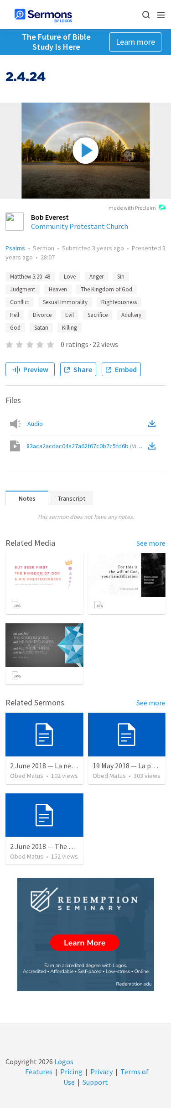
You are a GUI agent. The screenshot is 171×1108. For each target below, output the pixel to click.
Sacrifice (98, 315)
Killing (69, 327)
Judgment (22, 289)
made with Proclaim (132, 207)
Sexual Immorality (65, 302)
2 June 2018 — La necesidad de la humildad (75, 765)
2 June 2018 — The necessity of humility (72, 846)
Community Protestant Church (79, 226)
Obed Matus (26, 775)
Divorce (42, 315)
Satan (41, 327)
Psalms (15, 248)
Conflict (19, 302)
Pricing (71, 1071)
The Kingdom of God (106, 289)
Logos (63, 1061)
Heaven (58, 289)
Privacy (101, 1071)
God (15, 327)
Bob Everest (50, 217)
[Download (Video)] (153, 446)
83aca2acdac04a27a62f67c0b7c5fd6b (86, 446)
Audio (35, 423)
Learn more (135, 41)
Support (95, 1082)
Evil (69, 315)
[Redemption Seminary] (85, 934)
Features (38, 1071)
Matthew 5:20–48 (30, 276)
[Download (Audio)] (153, 423)
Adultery (131, 315)
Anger (96, 276)
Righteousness (119, 302)
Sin (120, 276)
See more (151, 543)
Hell (14, 315)
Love (70, 276)
